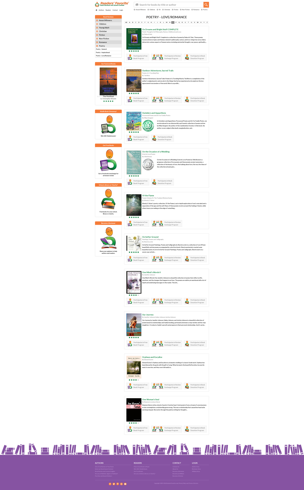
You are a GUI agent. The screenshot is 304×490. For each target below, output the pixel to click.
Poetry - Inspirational (103, 52)
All (126, 22)
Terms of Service (193, 483)
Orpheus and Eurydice (152, 357)
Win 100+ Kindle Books (140, 469)
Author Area (195, 466)
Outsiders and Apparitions (154, 113)
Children (152, 9)
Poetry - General (101, 49)
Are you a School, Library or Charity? (144, 473)
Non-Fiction (186, 9)
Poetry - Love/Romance (103, 56)
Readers (108, 10)
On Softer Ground (150, 237)
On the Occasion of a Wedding (155, 151)
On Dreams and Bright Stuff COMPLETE (160, 29)
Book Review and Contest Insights (105, 471)
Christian (167, 9)
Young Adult (104, 27)
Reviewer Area (196, 469)
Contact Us (176, 466)
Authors (101, 10)
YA (160, 9)
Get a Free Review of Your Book (104, 466)
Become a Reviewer (178, 471)
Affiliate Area (196, 471)
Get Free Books (138, 471)
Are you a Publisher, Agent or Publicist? (106, 473)
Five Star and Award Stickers (103, 476)
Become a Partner (178, 476)
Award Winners (141, 9)
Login (121, 10)
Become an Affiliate (178, 473)
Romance (196, 9)
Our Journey (148, 314)
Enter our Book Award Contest (104, 469)
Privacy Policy (182, 483)
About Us (175, 469)
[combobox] (171, 4)
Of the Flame (148, 195)
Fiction (176, 9)
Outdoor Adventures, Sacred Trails (157, 70)
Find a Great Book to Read (141, 466)
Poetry (205, 9)
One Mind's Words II (151, 272)
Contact (115, 10)
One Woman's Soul (150, 399)
